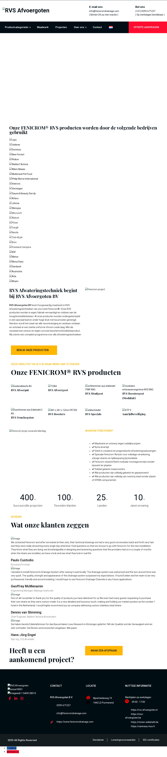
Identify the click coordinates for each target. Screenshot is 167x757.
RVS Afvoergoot (58, 390)
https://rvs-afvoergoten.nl (144, 710)
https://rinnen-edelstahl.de (144, 722)
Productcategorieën (16, 27)
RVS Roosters (56, 414)
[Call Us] (8, 748)
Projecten (61, 27)
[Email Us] (8, 751)
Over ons (79, 27)
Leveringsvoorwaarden (123, 739)
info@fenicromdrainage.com (71, 713)
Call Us (12, 748)
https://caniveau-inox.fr (143, 726)
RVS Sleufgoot (94, 393)
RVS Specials (93, 414)
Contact (97, 27)
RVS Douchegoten (22, 417)
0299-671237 (63, 705)
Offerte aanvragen (147, 27)
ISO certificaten (151, 739)
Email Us (14, 751)
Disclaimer (98, 739)
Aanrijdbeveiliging (134, 414)
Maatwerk (42, 27)
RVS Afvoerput (20, 390)
